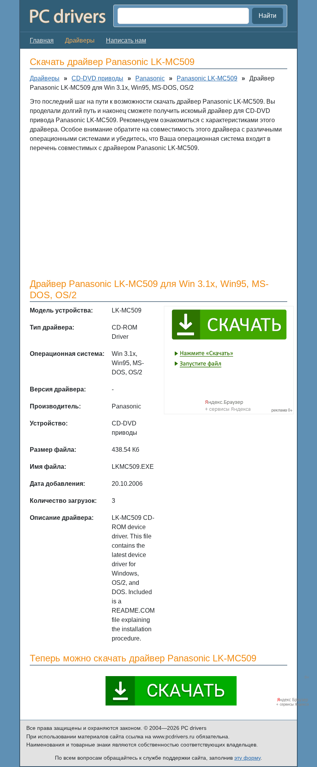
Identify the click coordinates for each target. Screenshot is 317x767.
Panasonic (150, 78)
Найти (267, 15)
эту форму (247, 758)
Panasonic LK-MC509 (207, 78)
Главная (42, 40)
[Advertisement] (158, 215)
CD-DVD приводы (97, 78)
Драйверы (45, 78)
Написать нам (126, 40)
